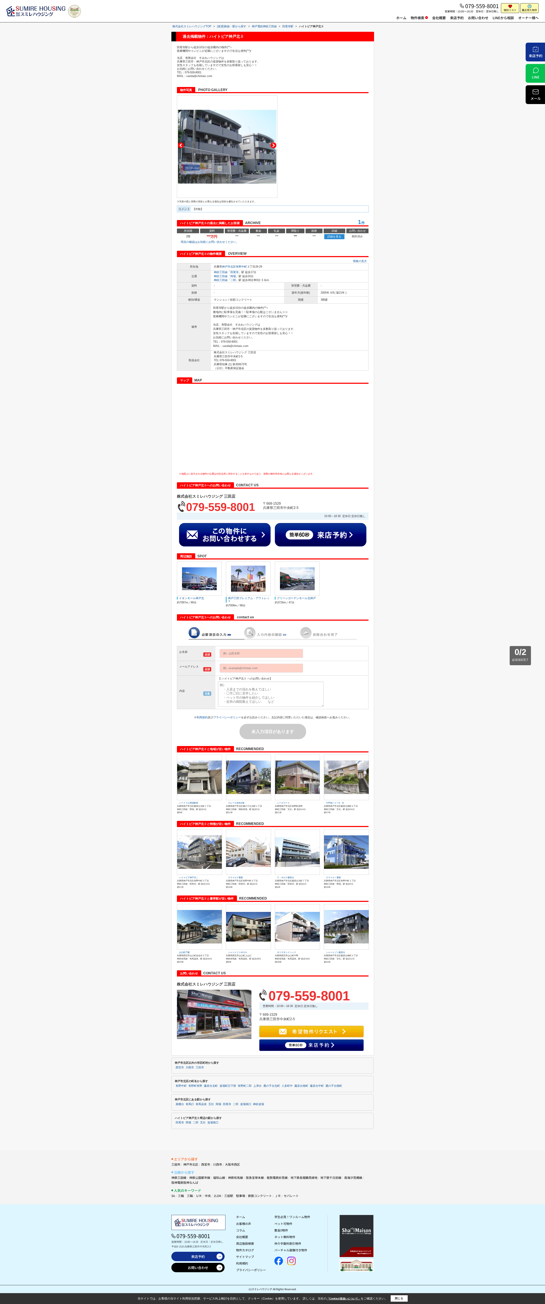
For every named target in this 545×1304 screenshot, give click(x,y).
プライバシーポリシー (227, 717)
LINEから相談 (503, 17)
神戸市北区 (229, 266)
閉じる (399, 1298)
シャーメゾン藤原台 (335, 952)
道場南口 (245, 1104)
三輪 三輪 (185, 1196)
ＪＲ (278, 1196)
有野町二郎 (245, 1085)
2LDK (217, 1196)
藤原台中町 (317, 1085)
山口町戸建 (184, 952)
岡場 (233, 276)
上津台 (257, 1085)
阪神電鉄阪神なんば (184, 1182)
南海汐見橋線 (353, 1177)
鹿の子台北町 (271, 1085)
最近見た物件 (529, 10)
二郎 (233, 280)
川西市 (190, 1067)
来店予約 (457, 17)
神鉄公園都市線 (199, 1177)
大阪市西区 (232, 1164)
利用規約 (202, 717)
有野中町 (241, 266)
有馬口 (190, 1104)
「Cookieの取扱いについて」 (344, 1298)
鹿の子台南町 (334, 1085)
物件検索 (417, 17)
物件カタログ (245, 1250)
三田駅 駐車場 (234, 1196)
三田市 (200, 1067)
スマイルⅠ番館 (333, 877)
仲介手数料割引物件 (287, 1243)
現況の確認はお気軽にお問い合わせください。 (210, 241)
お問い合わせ (478, 17)
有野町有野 (195, 1085)
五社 (211, 1104)
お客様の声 (243, 1223)
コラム (240, 1230)
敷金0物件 (281, 1230)
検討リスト (510, 10)
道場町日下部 (227, 1085)
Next (273, 145)
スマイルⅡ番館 (235, 877)
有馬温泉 (201, 1104)
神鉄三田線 (221, 272)
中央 (208, 1196)
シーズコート (283, 803)
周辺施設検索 (245, 1243)
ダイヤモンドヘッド (286, 952)
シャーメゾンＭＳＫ (237, 952)
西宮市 (180, 1067)
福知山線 (219, 1177)
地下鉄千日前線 (330, 1177)
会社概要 (439, 17)
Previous (181, 145)
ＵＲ (199, 1196)
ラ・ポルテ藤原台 (285, 877)
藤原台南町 (301, 1085)
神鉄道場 (258, 1104)
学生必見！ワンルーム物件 (292, 1217)
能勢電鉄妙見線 (277, 1177)
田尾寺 (234, 272)
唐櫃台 (180, 1104)
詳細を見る (334, 236)
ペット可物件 (283, 1223)
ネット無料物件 (284, 1237)
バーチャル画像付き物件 (290, 1250)
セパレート (291, 1196)
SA (173, 1196)
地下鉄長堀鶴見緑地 (304, 1177)
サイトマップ (245, 1257)
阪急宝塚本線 (255, 1177)
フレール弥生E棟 (236, 803)
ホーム (401, 17)
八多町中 (287, 1085)
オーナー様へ (528, 17)
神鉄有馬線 (235, 1177)
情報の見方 (360, 261)
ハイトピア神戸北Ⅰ (188, 877)
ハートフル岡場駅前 (188, 803)
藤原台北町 (211, 1085)
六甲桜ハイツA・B (335, 803)
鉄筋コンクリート (260, 1196)
